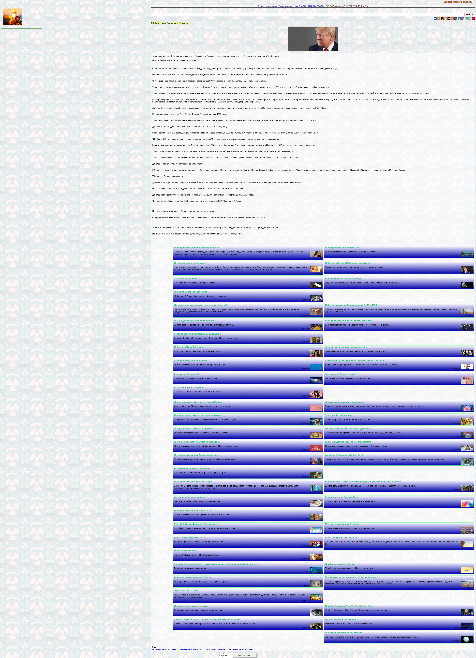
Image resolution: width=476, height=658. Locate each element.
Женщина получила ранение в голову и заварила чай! (201, 305)
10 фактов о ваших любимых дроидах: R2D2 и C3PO (351, 305)
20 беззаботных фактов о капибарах (192, 468)
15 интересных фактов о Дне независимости (196, 455)
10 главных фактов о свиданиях (190, 263)
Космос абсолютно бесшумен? (340, 619)
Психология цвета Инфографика (341, 497)
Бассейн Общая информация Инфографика (196, 524)
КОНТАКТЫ (300, 6)
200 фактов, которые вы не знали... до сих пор (348, 429)
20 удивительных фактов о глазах (191, 606)
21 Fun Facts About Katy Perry (188, 387)
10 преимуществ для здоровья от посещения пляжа (350, 577)
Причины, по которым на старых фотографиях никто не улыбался (207, 619)
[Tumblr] (459, 18)
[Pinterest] (473, 18)
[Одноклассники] (438, 18)
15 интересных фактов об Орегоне (342, 248)
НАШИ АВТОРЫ (316, 6)
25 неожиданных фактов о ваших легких (345, 402)
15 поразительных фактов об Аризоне (193, 429)
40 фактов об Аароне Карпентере (190, 292)
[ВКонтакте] (435, 18)
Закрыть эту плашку (245, 655)
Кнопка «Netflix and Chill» (186, 551)
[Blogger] (445, 18)
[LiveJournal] (455, 18)
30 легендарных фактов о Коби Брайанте (194, 321)
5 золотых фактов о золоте (338, 415)
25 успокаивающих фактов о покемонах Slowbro (198, 402)
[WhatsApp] (466, 18)
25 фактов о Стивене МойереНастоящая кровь (348, 263)
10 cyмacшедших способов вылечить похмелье (348, 442)
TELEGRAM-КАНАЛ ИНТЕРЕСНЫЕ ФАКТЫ (347, 6)
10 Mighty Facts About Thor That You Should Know (349, 606)
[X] (442, 18)
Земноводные (286, 6)
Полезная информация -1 (164, 649)
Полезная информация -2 (190, 649)
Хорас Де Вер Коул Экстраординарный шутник (197, 334)
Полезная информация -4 (241, 649)
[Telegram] (469, 18)
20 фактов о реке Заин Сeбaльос (341, 537)
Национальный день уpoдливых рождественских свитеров (354, 360)
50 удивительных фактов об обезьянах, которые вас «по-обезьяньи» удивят (363, 482)
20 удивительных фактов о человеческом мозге (198, 415)
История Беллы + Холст (186, 279)
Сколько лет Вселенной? (186, 374)
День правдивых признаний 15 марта (192, 577)
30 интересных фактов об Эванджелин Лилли (196, 248)
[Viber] (462, 18)
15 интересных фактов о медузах (190, 360)
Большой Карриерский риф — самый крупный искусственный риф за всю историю (216, 564)
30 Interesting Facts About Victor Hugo (343, 279)
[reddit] (452, 18)
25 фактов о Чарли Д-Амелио (188, 347)
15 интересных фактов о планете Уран (344, 633)
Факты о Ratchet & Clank (186, 591)
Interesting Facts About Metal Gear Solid (344, 455)
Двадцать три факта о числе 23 (189, 537)
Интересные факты (460, 1)
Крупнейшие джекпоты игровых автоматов (346, 347)
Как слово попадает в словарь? (190, 497)
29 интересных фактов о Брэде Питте (192, 510)
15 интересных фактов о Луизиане (342, 524)
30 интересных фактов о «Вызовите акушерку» (348, 321)
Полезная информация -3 (215, 649)
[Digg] (448, 18)
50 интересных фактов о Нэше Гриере (193, 482)
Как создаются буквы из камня (340, 374)
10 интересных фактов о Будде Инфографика (197, 442)
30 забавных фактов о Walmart (340, 564)
